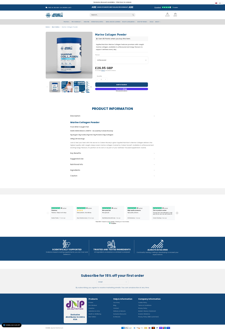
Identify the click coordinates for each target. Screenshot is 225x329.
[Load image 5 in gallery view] (67, 87)
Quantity (99, 76)
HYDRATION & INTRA (97, 22)
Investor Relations (144, 314)
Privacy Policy (142, 308)
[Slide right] (90, 86)
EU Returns (116, 317)
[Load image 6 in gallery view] (79, 87)
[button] (175, 15)
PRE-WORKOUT (76, 22)
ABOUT (157, 22)
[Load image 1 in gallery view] (54, 87)
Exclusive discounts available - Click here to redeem (112, 2)
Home (48, 27)
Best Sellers (56, 27)
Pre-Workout (93, 305)
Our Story (116, 302)
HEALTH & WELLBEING (128, 22)
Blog (114, 305)
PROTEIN (66, 22)
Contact (116, 308)
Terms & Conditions (144, 305)
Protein (91, 302)
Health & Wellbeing (95, 314)
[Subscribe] (126, 282)
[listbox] (121, 60)
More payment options (121, 90)
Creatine (91, 308)
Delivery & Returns (119, 311)
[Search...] (133, 15)
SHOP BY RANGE (142, 22)
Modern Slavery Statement (147, 311)
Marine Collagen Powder (70, 27)
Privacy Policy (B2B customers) (148, 317)
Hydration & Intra (94, 311)
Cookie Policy (142, 302)
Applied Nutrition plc (57, 328)
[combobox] (112, 15)
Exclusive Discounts (119, 314)
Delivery (103, 70)
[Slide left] (47, 86)
